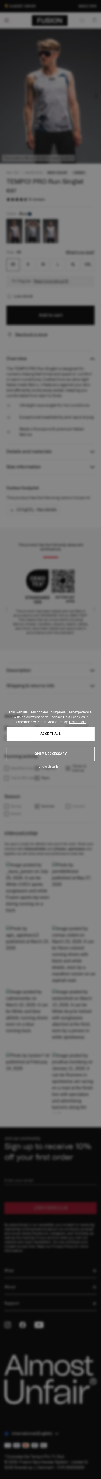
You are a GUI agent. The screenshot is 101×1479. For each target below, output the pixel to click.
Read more (77, 721)
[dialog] (50, 739)
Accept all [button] (50, 733)
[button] (50, 766)
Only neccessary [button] (50, 753)
